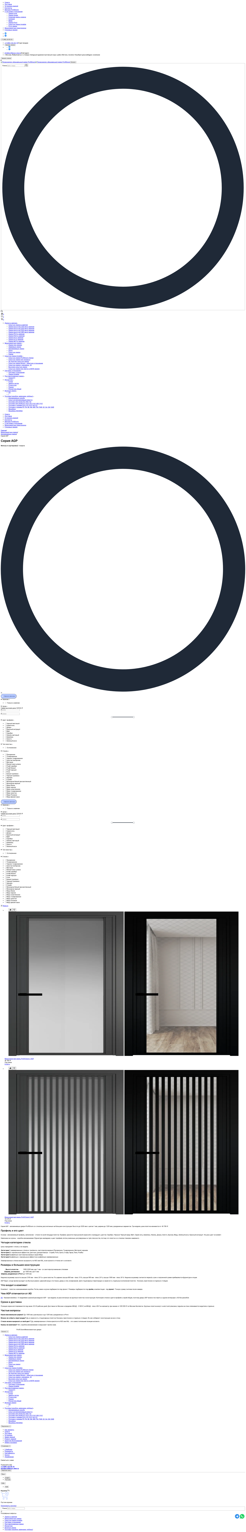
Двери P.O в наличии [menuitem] (15, 339)
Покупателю (5, 1426)
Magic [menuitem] (10, 21)
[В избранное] (14, 909)
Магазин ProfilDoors (12, 10)
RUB (6, 1487)
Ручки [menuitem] (10, 382)
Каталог (73, 62)
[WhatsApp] (242, 1518)
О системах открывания (13, 12)
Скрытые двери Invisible (13, 1368)
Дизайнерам (9, 1457)
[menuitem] (125, 2)
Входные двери (10, 1403)
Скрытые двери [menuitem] (14, 352)
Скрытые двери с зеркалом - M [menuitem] (20, 365)
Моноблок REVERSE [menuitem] (15, 411)
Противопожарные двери (14, 1388)
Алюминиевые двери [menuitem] (16, 349)
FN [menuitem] (9, 393)
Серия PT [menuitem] (11, 378)
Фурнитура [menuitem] (9, 380)
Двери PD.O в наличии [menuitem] (16, 336)
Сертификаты (10, 1453)
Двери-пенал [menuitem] (13, 15)
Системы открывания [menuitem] (13, 371)
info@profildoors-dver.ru (13, 53)
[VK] (6, 36)
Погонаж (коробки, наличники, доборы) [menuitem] (19, 396)
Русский (7, 1479)
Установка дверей (11, 6)
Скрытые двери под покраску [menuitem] (19, 360)
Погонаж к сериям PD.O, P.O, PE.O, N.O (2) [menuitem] (22, 405)
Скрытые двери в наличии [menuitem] (18, 325)
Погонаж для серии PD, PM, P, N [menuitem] (19, 402)
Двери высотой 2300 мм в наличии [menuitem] (21, 330)
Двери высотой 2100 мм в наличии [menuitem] (21, 327)
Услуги (7, 1455)
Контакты (8, 8)
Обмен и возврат (11, 1442)
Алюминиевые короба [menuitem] (16, 398)
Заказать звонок (10, 45)
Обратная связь (6, 1470)
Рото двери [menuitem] (12, 26)
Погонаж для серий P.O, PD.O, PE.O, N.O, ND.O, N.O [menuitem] (25, 404)
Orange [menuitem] (10, 354)
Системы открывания (13, 1382)
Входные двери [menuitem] (10, 391)
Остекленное (11, 748)
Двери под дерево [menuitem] (15, 345)
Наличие (5, 699)
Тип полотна (6, 744)
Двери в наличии (11, 1335)
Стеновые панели (11, 30)
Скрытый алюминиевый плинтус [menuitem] (20, 400)
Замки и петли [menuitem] (13, 383)
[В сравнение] (10, 909)
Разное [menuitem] (11, 387)
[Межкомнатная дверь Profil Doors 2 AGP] (123, 1055)
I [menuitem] (8, 394)
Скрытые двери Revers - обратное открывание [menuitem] (25, 363)
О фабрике (8, 1449)
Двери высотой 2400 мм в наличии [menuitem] (21, 332)
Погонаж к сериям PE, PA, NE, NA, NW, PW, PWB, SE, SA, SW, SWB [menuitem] (31, 407)
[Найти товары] (26, 65)
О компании (5, 1446)
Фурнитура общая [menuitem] (14, 389)
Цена (4, 706)
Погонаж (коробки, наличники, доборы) (19, 1408)
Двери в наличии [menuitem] (11, 323)
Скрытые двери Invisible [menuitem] (17, 24)
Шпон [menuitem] (10, 350)
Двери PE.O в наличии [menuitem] (16, 334)
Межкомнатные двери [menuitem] (13, 343)
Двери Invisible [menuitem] (13, 374)
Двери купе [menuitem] (12, 13)
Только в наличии (13, 703)
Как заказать (9, 1430)
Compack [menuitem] (11, 19)
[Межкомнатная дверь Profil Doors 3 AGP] (123, 1214)
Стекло (4, 751)
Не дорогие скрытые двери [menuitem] (18, 361)
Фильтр (5, 906)
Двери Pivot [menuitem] (12, 22)
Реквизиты (9, 1451)
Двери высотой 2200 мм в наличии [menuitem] (21, 328)
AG (2, 1298)
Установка (8, 1435)
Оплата (7, 2)
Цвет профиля (7, 720)
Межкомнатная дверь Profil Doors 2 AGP (19, 1059)
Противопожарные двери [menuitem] (14, 376)
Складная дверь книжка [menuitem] (17, 17)
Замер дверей (10, 1437)
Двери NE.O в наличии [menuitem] (16, 341)
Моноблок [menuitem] (12, 409)
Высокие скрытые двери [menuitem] (17, 367)
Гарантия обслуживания (13, 1441)
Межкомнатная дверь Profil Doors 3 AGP (19, 1217)
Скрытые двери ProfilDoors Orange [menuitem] (21, 358)
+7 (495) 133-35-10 (11, 43)
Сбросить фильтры (9, 696)
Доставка (8, 4)
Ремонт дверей (10, 1439)
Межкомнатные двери (13, 1355)
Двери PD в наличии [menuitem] (15, 338)
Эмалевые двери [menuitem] (14, 347)
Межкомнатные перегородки (15, 28)
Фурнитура (8, 1392)
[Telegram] (6, 34)
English (7, 1477)
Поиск (4, 66)
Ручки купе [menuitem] (12, 385)
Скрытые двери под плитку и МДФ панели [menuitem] (23, 369)
